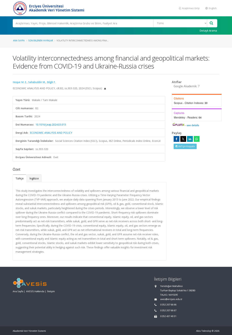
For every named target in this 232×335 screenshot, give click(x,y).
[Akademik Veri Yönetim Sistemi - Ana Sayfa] (20, 8)
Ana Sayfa (19, 40)
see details (193, 125)
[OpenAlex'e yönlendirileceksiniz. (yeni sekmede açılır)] (105, 88)
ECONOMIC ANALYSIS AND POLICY (51, 132)
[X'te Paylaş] (183, 139)
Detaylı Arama (208, 30)
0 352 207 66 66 (168, 304)
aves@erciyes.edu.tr (171, 299)
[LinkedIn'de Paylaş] (190, 139)
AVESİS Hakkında (35, 291)
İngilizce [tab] (34, 178)
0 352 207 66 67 (168, 310)
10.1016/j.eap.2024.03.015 (51, 124)
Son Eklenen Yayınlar (40, 40)
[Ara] (211, 23)
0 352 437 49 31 (168, 316)
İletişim (51, 291)
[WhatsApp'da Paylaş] (197, 139)
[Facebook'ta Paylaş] (176, 139)
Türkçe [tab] (20, 178)
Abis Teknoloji (203, 330)
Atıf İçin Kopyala (186, 146)
